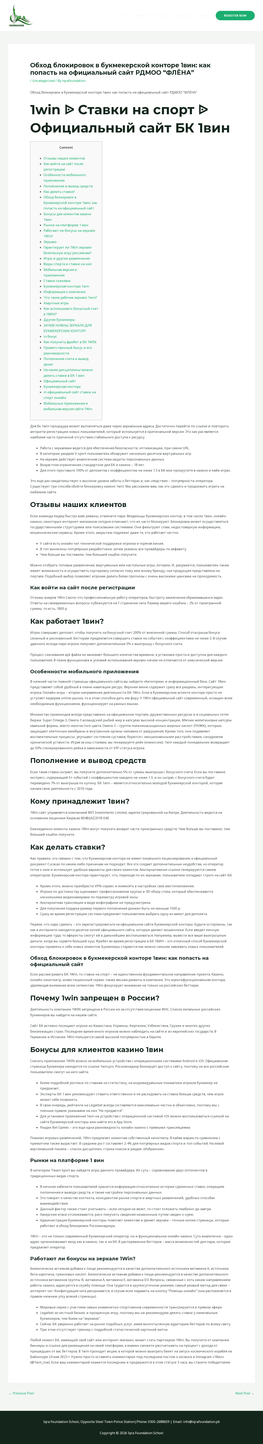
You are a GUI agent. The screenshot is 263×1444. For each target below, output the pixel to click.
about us (162, 15)
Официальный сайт (60, 381)
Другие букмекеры (59, 319)
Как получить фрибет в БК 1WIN (70, 342)
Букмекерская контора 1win (66, 286)
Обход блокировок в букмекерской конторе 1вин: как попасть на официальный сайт (70, 202)
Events (203, 15)
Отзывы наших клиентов (64, 158)
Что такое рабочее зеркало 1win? (70, 297)
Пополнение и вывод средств (68, 186)
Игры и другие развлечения (67, 258)
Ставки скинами (57, 280)
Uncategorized (43, 80)
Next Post (244, 1393)
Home (121, 15)
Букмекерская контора (62, 386)
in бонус (50, 336)
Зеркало (50, 242)
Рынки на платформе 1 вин (66, 225)
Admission (141, 15)
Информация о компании (65, 292)
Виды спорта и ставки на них (68, 264)
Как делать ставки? (59, 191)
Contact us (183, 15)
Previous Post (21, 1393)
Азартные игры (56, 303)
